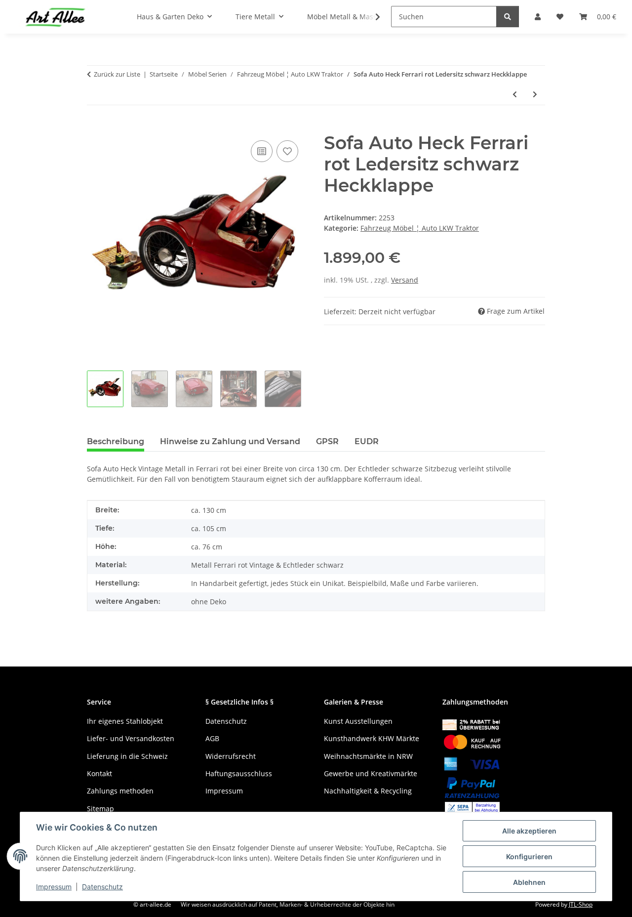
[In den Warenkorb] (95, 127)
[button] (371, 17)
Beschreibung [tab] (115, 441)
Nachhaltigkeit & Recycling (368, 790)
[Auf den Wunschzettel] (287, 151)
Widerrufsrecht (230, 756)
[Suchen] (507, 16)
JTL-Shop (580, 904)
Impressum (54, 886)
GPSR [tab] (327, 441)
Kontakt (99, 773)
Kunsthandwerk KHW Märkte (371, 738)
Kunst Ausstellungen (358, 721)
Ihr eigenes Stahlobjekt (125, 721)
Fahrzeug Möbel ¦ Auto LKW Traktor (419, 228)
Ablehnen (529, 882)
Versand (404, 280)
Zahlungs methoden (120, 790)
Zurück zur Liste (117, 74)
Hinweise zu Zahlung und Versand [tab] (230, 441)
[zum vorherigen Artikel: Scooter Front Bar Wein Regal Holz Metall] (515, 94)
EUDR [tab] (367, 441)
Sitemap (100, 808)
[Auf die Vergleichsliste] (262, 151)
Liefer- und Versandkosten (130, 738)
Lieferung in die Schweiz (127, 756)
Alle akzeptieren (529, 831)
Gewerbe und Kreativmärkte (370, 773)
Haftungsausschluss (238, 773)
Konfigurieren (529, 856)
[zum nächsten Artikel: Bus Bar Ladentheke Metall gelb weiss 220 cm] (535, 94)
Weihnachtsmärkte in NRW (368, 756)
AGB (212, 738)
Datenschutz (102, 886)
